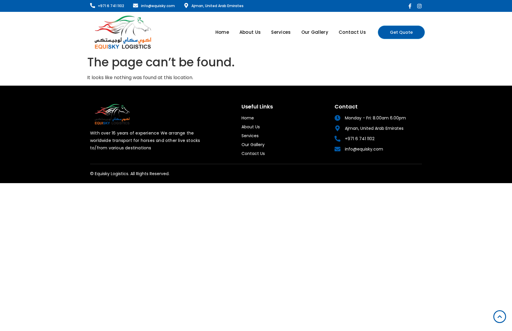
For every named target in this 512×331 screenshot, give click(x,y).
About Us (250, 32)
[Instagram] (419, 6)
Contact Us (352, 32)
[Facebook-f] (409, 6)
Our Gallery (314, 32)
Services (281, 32)
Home (222, 32)
